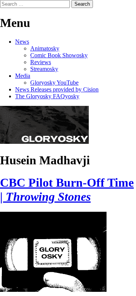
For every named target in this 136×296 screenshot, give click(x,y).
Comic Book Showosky (59, 55)
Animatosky (44, 48)
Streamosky (44, 69)
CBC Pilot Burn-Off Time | (67, 189)
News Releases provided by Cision (57, 89)
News (22, 41)
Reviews (40, 62)
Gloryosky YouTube (54, 82)
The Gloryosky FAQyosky (47, 96)
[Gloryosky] (44, 142)
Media (22, 75)
